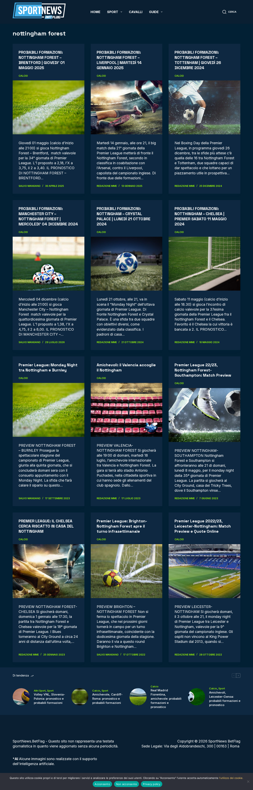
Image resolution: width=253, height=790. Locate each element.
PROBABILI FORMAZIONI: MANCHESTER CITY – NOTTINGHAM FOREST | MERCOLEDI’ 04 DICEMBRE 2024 (48, 216)
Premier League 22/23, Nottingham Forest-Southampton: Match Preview (203, 370)
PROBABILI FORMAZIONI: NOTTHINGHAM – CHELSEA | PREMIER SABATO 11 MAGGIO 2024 (201, 216)
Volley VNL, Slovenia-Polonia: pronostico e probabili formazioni (49, 699)
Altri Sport (40, 690)
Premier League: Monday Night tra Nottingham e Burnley (48, 367)
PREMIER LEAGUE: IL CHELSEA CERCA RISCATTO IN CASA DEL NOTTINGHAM (46, 526)
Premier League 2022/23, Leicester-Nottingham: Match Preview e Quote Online (203, 526)
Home (95, 12)
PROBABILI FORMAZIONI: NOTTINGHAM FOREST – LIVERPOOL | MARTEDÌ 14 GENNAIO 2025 (119, 60)
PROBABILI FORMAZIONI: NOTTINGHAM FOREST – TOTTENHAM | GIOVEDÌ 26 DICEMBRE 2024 (198, 60)
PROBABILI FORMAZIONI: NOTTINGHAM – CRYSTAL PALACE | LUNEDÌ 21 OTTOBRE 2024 (123, 216)
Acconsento (102, 784)
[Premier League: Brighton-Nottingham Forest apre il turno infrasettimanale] (126, 571)
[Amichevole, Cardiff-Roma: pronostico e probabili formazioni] (79, 696)
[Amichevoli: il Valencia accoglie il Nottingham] (126, 410)
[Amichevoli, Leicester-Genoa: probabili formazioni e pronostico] (196, 696)
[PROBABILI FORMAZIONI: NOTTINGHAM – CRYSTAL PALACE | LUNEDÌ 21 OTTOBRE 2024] (126, 264)
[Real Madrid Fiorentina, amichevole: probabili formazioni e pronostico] (138, 696)
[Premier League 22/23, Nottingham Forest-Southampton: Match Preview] (204, 415)
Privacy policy (151, 784)
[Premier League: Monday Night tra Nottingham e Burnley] (48, 410)
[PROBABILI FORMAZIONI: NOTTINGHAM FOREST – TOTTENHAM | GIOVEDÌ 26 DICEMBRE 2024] (204, 107)
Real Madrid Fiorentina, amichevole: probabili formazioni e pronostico (166, 698)
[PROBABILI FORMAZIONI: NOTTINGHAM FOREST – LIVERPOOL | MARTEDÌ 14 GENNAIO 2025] (126, 107)
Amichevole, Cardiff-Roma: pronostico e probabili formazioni (107, 699)
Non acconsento (126, 784)
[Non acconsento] (248, 781)
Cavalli (135, 12)
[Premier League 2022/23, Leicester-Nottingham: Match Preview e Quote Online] (204, 571)
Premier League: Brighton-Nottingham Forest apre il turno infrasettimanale (122, 526)
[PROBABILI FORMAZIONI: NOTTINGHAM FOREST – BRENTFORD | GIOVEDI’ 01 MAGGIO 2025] (48, 107)
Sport (112, 12)
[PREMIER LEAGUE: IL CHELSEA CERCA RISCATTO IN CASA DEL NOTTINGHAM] (48, 571)
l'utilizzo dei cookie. (231, 778)
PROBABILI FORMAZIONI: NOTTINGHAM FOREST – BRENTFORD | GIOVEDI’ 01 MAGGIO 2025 (42, 60)
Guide (154, 12)
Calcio (23, 75)
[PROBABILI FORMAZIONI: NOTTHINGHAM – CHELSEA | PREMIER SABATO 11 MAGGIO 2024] (204, 264)
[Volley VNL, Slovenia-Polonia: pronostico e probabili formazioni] (21, 696)
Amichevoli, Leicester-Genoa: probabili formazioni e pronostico (224, 699)
